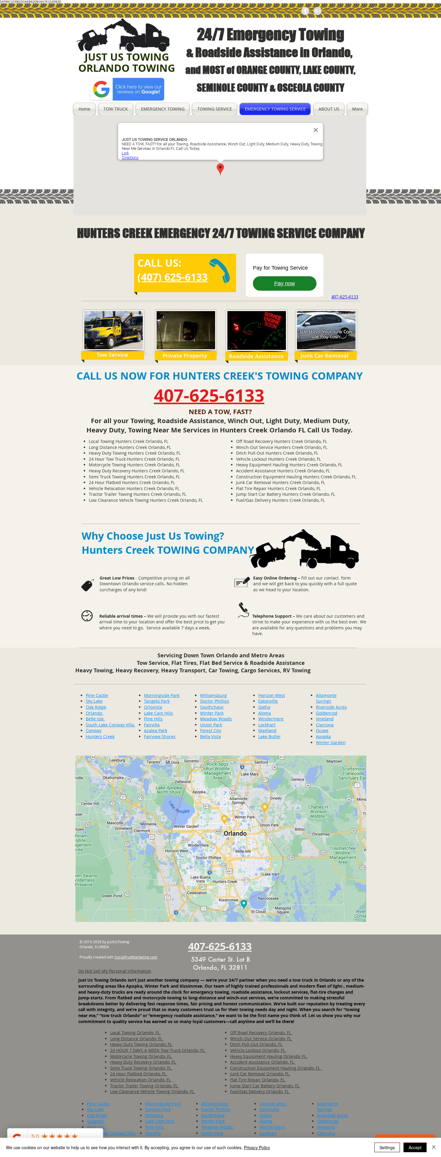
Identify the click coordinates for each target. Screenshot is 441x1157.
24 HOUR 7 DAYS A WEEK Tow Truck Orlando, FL (158, 1050)
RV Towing (296, 670)
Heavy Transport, (184, 670)
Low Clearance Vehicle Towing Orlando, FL (152, 1091)
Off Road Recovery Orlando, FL (261, 1032)
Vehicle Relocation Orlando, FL (141, 1080)
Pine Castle (97, 695)
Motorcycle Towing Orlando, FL (141, 1056)
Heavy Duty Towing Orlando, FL (141, 1044)
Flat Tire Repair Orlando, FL (258, 1080)
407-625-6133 (209, 395)
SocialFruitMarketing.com (136, 957)
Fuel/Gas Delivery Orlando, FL (260, 1091)
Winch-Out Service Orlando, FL (261, 1038)
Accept (415, 1147)
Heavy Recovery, (138, 670)
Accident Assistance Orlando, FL (262, 1062)
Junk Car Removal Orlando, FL (260, 1074)
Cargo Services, (262, 670)
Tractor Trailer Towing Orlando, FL (144, 1086)
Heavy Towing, (95, 670)
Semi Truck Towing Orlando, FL (141, 1068)
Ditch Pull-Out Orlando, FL (257, 1044)
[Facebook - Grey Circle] (305, 11)
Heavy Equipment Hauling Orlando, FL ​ (269, 1056)
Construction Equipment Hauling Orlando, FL (276, 1068)
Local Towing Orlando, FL (135, 1032)
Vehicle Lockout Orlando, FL (258, 1050)
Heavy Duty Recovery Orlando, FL (143, 1062)
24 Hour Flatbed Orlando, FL (138, 1074)
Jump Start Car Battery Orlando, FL (265, 1086)
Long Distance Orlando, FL (137, 1038)
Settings (387, 1147)
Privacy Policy (257, 1147)
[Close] (433, 1147)
